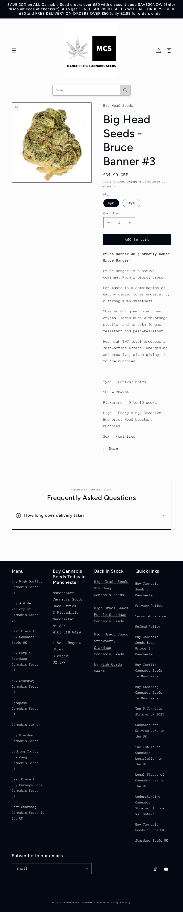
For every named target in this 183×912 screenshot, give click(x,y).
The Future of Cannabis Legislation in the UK (148, 755)
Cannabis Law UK (26, 724)
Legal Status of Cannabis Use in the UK (149, 780)
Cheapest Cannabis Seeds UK (25, 708)
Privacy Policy (148, 605)
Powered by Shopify (117, 902)
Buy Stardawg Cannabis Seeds (25, 738)
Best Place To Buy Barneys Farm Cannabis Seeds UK (27, 787)
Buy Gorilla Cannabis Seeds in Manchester (148, 670)
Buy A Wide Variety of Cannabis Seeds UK (25, 611)
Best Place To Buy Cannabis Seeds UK (24, 636)
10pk (131, 203)
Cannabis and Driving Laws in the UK (149, 730)
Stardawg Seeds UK (151, 840)
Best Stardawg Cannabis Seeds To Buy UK (28, 812)
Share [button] (113, 448)
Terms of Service (150, 616)
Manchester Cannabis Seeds (83, 902)
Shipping (134, 181)
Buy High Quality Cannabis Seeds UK (27, 587)
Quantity (110, 213)
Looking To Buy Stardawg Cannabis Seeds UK (25, 760)
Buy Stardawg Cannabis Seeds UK (25, 686)
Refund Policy (147, 626)
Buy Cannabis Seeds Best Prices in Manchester (147, 645)
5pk (111, 203)
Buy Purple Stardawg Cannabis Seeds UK (25, 661)
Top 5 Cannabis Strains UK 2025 (149, 711)
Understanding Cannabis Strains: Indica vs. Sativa (149, 805)
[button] (14, 50)
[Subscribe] (86, 868)
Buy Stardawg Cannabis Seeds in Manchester (148, 692)
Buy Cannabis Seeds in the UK (149, 827)
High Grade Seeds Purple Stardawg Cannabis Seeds (111, 614)
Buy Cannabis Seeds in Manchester (147, 589)
